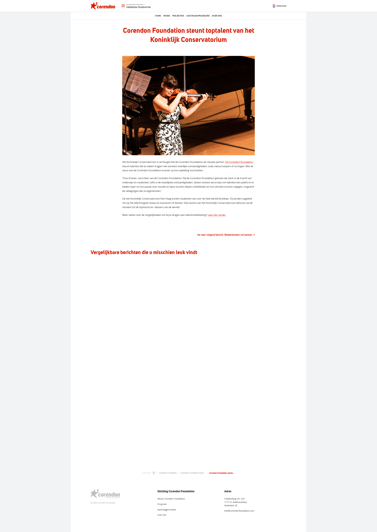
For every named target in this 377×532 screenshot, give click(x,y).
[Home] (154, 473)
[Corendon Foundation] (103, 5)
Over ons (217, 16)
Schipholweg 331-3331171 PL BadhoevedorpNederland (235, 502)
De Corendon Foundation (239, 162)
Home (158, 16)
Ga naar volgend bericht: (224, 234)
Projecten (178, 16)
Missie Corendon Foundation (171, 498)
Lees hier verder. (217, 215)
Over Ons (161, 514)
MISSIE (166, 16)
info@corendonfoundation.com (239, 510)
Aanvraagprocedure (198, 16)
